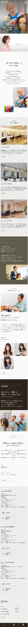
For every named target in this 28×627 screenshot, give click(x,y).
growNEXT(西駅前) (5, 611)
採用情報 (16, 609)
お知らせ (16, 611)
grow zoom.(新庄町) (5, 613)
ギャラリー (17, 606)
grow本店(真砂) (4, 609)
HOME (2, 606)
